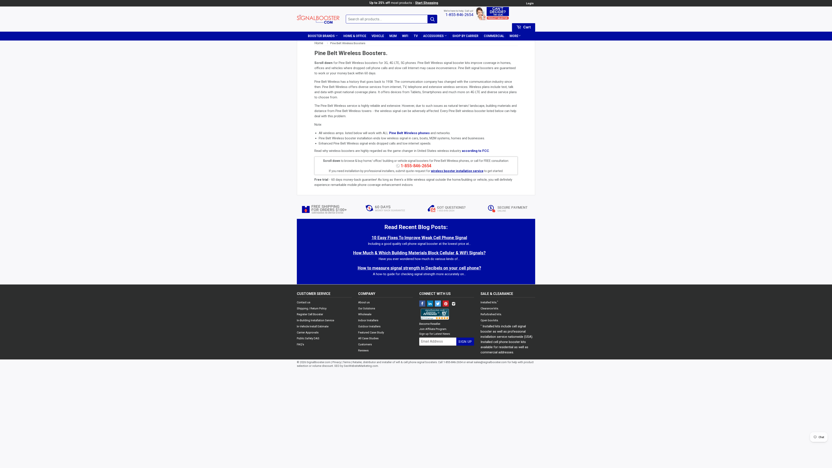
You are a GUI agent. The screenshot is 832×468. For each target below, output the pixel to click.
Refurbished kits (491, 314)
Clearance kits (489, 308)
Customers (365, 344)
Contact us (303, 302)
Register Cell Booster (310, 314)
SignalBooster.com (318, 362)
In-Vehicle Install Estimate (312, 326)
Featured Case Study (371, 332)
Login (529, 3)
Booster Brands (321, 36)
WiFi (405, 36)
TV (416, 36)
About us (364, 302)
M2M (393, 36)
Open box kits (489, 320)
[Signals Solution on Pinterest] (446, 304)
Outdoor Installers (369, 326)
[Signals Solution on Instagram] (453, 304)
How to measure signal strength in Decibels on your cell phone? (419, 268)
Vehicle (378, 36)
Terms (347, 362)
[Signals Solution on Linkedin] (430, 304)
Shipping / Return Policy (312, 308)
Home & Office (354, 36)
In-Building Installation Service (315, 320)
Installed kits (488, 302)
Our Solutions (366, 308)
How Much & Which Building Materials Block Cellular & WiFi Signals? (419, 252)
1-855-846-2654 (459, 14)
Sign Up (465, 342)
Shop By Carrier (465, 36)
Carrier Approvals (307, 332)
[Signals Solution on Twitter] (438, 304)
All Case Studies (368, 338)
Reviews (363, 350)
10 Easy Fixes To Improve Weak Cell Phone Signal (419, 237)
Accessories (433, 36)
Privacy (336, 362)
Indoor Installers (368, 320)
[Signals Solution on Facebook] (422, 304)
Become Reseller (429, 323)
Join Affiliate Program (432, 329)
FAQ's (300, 344)
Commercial (494, 36)
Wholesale (364, 314)
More (514, 36)
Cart (526, 27)
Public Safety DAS (308, 338)
